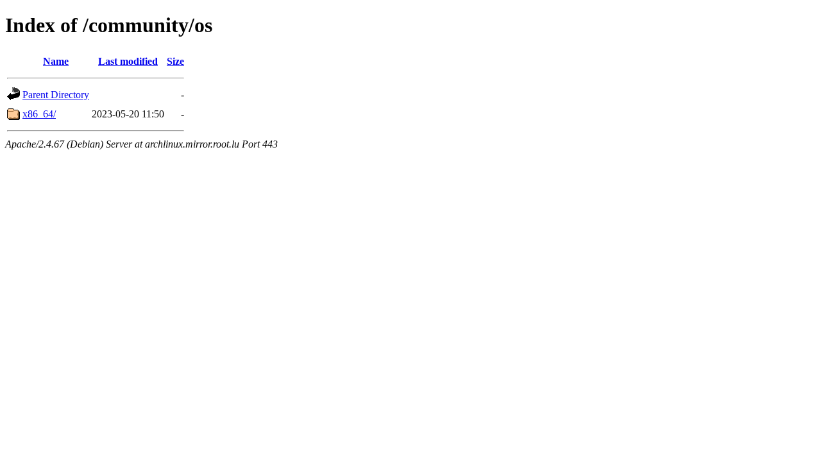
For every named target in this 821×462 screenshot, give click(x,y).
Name (56, 61)
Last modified (128, 61)
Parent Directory (55, 94)
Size (175, 61)
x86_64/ (39, 113)
